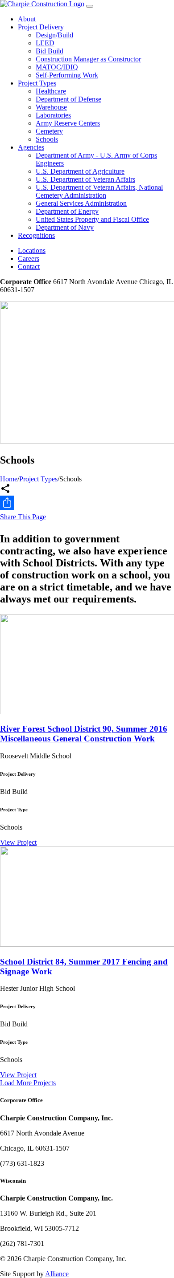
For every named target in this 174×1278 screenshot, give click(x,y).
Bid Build (49, 51)
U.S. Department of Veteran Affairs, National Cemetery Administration (99, 191)
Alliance (57, 1274)
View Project (18, 842)
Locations (32, 250)
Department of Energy (67, 211)
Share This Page (23, 517)
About (27, 19)
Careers (28, 258)
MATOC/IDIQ (57, 67)
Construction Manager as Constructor (88, 59)
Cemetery (49, 131)
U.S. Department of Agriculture (80, 171)
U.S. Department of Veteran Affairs (85, 179)
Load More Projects (28, 1083)
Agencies (31, 147)
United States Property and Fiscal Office (92, 219)
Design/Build (54, 35)
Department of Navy (65, 227)
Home (8, 479)
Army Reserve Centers (68, 123)
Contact (29, 266)
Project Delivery (41, 27)
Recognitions (36, 235)
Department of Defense (68, 99)
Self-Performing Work (67, 75)
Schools (47, 139)
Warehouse (51, 107)
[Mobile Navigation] (89, 6)
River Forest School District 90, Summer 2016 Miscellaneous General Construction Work (83, 733)
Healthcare (51, 91)
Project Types (37, 83)
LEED (45, 43)
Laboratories (53, 115)
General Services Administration (81, 203)
